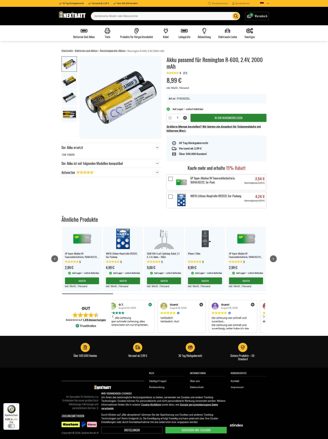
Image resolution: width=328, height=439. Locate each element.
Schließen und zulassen (196, 430)
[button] (261, 3)
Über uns (195, 381)
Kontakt (235, 381)
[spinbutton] (177, 118)
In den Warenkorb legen (228, 118)
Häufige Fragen (157, 381)
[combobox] (165, 16)
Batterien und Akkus (86, 50)
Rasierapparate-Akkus (112, 50)
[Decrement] (170, 118)
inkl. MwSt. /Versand (178, 88)
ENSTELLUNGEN (132, 430)
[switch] (11, 426)
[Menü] (17, 405)
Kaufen (82, 281)
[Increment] (185, 118)
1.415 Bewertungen (94, 320)
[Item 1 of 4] (120, 98)
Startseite (67, 50)
